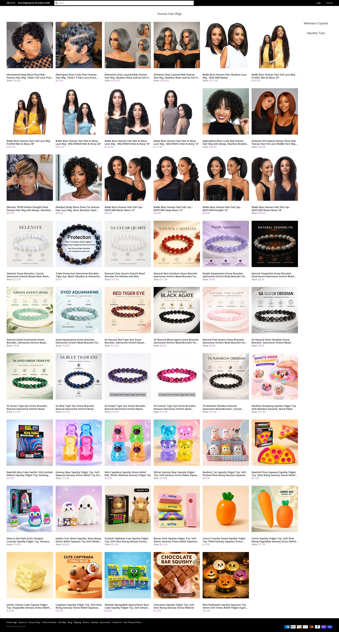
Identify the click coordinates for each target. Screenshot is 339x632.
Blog (70, 622)
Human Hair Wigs (169, 14)
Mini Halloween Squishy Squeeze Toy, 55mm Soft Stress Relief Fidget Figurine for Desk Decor (226, 606)
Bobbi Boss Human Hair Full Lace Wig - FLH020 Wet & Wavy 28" (29, 142)
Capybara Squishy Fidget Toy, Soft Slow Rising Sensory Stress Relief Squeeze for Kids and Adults (79, 606)
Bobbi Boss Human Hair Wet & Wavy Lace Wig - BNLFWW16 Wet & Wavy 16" (127, 142)
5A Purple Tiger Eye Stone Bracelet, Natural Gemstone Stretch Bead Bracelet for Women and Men (125, 407)
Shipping (77, 622)
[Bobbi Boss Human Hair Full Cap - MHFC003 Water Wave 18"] (275, 177)
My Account (105, 622)
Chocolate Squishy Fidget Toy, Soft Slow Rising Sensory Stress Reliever (174, 606)
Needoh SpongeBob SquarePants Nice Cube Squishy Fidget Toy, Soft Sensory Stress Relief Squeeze (127, 606)
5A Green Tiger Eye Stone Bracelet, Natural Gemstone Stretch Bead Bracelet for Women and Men (27, 407)
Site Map (62, 622)
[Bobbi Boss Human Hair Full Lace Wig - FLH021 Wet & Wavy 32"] (275, 45)
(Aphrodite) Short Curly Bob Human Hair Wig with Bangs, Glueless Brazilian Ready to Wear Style (225, 142)
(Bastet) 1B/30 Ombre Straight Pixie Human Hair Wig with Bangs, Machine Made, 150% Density (29, 209)
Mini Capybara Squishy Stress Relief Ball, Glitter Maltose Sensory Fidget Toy (128, 474)
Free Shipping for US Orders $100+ (34, 3)
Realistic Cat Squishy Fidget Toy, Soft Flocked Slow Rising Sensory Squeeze (224, 474)
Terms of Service (49, 622)
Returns (86, 622)
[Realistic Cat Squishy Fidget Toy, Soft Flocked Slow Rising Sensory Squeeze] (226, 442)
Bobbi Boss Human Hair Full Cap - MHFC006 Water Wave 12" (124, 209)
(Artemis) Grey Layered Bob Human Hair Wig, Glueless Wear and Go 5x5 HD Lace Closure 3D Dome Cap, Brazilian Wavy (176, 76)
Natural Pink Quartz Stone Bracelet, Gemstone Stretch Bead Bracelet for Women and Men (224, 341)
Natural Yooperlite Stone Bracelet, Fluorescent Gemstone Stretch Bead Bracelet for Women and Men (273, 275)
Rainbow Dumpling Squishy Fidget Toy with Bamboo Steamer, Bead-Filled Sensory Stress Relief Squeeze (274, 407)
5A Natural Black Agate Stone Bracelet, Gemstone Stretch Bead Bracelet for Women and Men (176, 341)
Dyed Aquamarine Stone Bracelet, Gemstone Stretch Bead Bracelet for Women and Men (77, 341)
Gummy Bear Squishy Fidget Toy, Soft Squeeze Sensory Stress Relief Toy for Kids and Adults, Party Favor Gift (78, 474)
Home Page (12, 622)
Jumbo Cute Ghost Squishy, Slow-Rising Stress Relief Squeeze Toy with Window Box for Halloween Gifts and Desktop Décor (78, 540)
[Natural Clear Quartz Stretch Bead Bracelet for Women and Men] (128, 244)
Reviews (94, 622)
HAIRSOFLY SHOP (18, 626)
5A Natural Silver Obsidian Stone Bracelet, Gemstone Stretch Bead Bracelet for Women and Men (271, 341)
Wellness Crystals (316, 23)
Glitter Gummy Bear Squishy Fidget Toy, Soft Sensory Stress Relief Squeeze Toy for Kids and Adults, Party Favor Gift (177, 474)
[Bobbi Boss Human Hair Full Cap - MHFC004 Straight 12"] (226, 177)
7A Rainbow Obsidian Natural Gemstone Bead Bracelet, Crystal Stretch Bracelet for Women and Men (224, 407)
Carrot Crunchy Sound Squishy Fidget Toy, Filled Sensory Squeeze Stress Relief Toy (224, 540)
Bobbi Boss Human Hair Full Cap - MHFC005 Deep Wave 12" (173, 209)
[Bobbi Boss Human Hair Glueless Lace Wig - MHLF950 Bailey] (226, 45)
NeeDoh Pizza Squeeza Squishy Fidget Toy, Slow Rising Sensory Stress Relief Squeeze (274, 474)
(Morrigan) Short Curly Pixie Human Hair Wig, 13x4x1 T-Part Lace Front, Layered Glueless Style (76, 76)
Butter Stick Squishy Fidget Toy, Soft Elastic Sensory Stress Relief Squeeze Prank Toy (175, 540)
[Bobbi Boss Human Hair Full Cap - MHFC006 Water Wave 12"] (128, 177)
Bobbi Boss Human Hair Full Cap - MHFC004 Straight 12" (222, 209)
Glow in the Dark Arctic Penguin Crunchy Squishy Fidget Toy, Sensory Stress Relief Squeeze (28, 540)
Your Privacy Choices (132, 622)
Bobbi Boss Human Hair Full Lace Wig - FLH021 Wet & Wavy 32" (274, 76)
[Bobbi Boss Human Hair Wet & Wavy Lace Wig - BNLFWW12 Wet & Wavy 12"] (177, 111)
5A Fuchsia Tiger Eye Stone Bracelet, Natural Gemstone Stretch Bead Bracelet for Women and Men (175, 407)
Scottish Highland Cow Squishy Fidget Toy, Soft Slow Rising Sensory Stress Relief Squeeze (126, 540)
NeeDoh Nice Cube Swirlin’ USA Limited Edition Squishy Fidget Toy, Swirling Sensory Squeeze (29, 474)
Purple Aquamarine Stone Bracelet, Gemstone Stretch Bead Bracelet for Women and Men (224, 275)
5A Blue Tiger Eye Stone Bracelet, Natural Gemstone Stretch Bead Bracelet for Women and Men (75, 407)
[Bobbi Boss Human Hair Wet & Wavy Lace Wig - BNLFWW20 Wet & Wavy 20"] (79, 111)
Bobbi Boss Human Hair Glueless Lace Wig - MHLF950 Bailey (225, 76)
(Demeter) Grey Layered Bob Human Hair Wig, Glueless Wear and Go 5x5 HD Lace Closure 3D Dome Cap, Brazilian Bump (127, 76)
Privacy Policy (34, 622)
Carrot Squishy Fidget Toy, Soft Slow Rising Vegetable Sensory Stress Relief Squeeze (274, 540)
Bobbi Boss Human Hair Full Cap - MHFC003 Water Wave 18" (271, 209)
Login (318, 3)
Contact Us (117, 622)
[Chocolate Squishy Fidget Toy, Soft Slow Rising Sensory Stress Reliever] (177, 575)
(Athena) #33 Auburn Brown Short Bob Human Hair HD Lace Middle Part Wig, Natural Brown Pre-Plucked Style (274, 142)
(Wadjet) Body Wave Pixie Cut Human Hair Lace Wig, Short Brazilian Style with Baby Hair (77, 209)
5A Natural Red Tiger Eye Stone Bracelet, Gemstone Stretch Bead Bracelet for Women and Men (124, 341)
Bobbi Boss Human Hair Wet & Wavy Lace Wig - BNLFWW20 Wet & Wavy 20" (78, 142)
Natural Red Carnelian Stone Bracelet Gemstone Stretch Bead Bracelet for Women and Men (175, 275)
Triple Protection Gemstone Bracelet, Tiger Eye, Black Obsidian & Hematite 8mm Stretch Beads (77, 275)
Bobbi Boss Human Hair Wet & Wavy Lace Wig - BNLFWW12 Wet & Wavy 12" (176, 142)
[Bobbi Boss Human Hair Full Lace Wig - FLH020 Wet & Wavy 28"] (30, 111)
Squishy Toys (316, 33)
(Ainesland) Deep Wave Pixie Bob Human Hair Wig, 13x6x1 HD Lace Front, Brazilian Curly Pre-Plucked (30, 76)
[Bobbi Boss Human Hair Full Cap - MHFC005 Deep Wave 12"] (177, 177)
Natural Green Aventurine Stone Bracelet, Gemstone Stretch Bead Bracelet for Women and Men (26, 341)
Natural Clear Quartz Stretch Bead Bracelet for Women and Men (125, 275)
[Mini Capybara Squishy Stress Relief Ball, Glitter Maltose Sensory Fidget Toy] (128, 442)
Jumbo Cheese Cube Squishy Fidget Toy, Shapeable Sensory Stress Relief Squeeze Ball (28, 606)
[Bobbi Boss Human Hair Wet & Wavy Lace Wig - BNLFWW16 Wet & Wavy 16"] (128, 111)
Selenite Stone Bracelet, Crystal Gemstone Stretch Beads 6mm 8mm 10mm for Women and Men (28, 275)
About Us (23, 622)
